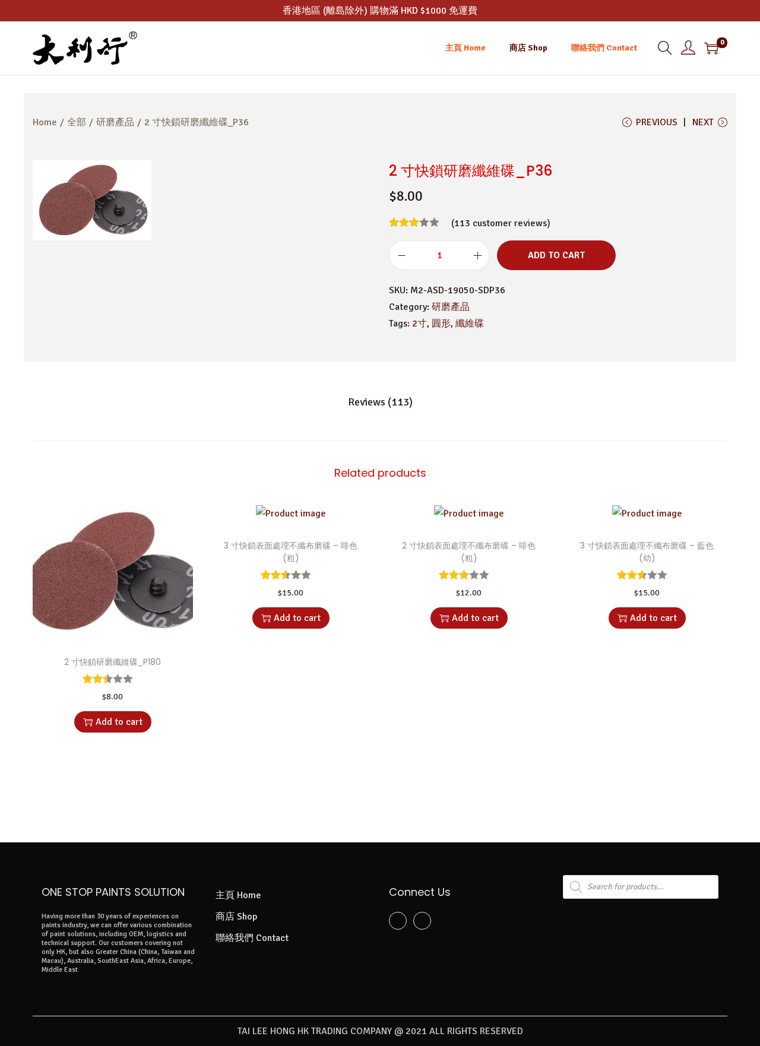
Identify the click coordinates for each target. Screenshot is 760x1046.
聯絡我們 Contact (252, 938)
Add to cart (556, 255)
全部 (76, 122)
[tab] (380, 402)
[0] (711, 48)
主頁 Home (238, 895)
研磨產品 (115, 122)
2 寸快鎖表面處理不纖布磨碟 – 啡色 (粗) (469, 552)
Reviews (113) (380, 401)
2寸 (419, 323)
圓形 (441, 323)
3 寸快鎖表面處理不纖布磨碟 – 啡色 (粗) (290, 552)
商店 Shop (236, 917)
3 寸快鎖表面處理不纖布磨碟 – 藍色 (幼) (647, 552)
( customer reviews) (500, 223)
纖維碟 (469, 323)
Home (45, 122)
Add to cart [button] (119, 722)
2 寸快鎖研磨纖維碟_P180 (112, 662)
